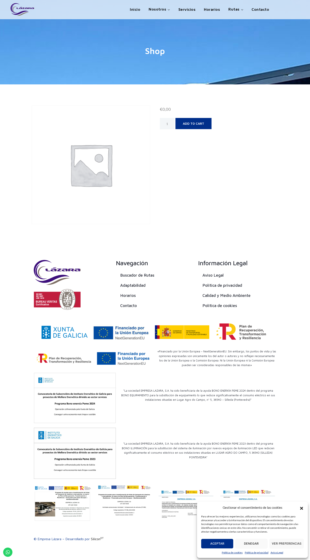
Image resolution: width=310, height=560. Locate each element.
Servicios (187, 9)
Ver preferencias (286, 543)
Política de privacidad (256, 552)
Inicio (135, 9)
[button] (301, 508)
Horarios (212, 9)
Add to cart (193, 123)
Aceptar (217, 543)
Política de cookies (232, 552)
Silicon (97, 539)
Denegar (251, 543)
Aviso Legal (277, 552)
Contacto (260, 9)
